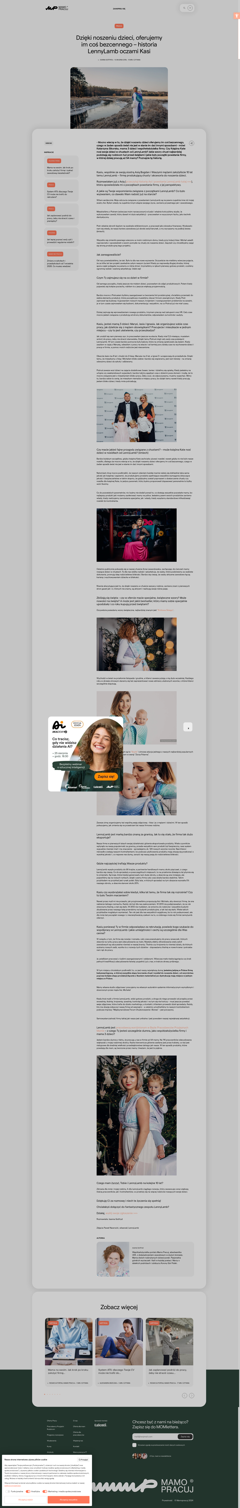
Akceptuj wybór (25, 1500)
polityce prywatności (12, 1486)
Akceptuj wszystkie (68, 1500)
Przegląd (84, 1460)
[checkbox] (13, 1491)
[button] (237, 15)
